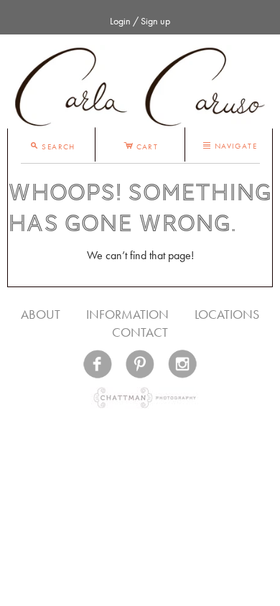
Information (127, 314)
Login (120, 20)
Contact (140, 332)
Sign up (155, 20)
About (40, 314)
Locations (227, 314)
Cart (140, 144)
